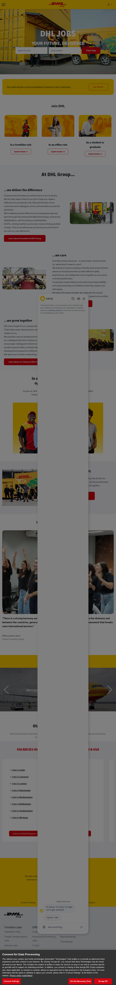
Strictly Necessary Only (80, 981)
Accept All (103, 981)
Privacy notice (16, 976)
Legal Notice (27, 976)
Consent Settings (11, 981)
